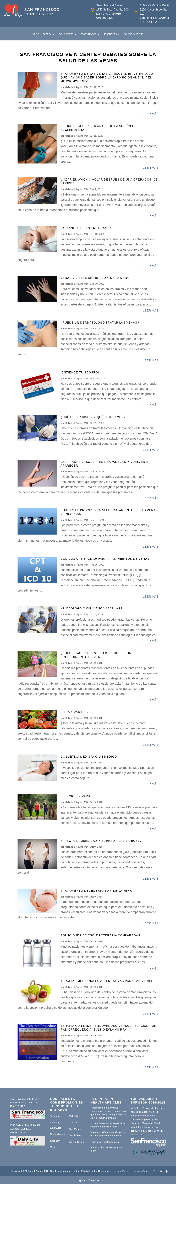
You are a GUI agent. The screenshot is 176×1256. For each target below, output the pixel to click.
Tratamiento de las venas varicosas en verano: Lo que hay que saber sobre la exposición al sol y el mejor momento (106, 77)
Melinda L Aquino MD (76, 87)
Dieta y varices (74, 712)
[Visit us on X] (161, 1171)
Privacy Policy (120, 1171)
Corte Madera (57, 1134)
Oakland (73, 1122)
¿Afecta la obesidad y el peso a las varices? (101, 840)
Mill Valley (74, 1116)
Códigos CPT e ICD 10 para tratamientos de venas (104, 558)
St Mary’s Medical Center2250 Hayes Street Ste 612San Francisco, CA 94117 (155, 11)
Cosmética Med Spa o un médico (88, 756)
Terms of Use (140, 1171)
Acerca (47, 34)
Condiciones (66, 34)
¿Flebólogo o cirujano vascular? (91, 608)
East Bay (55, 1140)
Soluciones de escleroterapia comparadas (100, 935)
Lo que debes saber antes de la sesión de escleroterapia (107, 1125)
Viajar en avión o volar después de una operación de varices (107, 1134)
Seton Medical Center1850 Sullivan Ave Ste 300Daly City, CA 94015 (112, 9)
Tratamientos (88, 34)
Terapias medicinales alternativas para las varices (108, 981)
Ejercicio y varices (78, 796)
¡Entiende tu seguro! (79, 372)
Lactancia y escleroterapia (86, 228)
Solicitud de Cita (133, 34)
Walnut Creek (76, 1142)
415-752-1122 (148, 21)
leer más (150, 114)
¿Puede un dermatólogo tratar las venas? (99, 322)
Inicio (36, 34)
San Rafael (75, 1135)
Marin (53, 1147)
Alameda (55, 1116)
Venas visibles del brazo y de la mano (95, 277)
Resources (110, 34)
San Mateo (75, 1129)
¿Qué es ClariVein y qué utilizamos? (93, 417)
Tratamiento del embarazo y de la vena (96, 890)
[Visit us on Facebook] (154, 1171)
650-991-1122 (104, 17)
